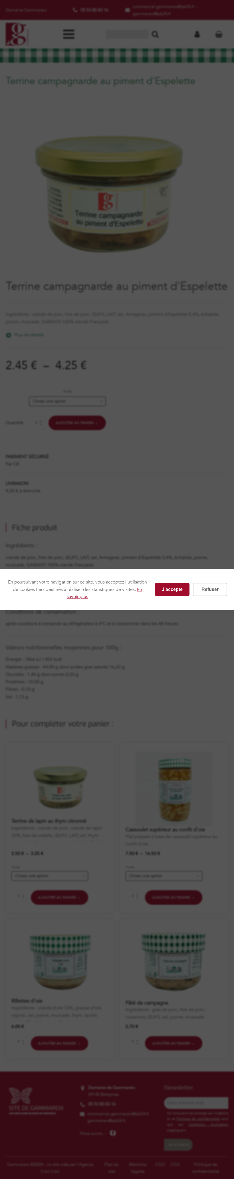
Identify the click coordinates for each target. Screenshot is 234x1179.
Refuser (210, 589)
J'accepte (172, 589)
